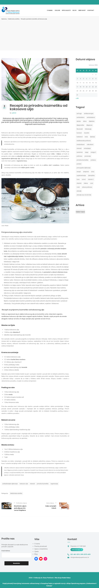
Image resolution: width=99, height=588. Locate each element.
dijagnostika (80, 125)
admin (14, 113)
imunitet (86, 133)
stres (92, 171)
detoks (79, 121)
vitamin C (91, 179)
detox (85, 121)
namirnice (80, 152)
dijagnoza (89, 125)
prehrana (79, 156)
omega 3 (93, 152)
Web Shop (82, 10)
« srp (77, 98)
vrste (78, 187)
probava (93, 160)
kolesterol (79, 137)
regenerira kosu (21, 161)
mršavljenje (87, 148)
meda (11, 394)
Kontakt (90, 10)
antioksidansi (91, 117)
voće (91, 183)
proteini (79, 164)
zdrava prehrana (87, 187)
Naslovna (4, 19)
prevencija (88, 156)
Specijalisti (66, 10)
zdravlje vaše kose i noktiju (26, 156)
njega (86, 152)
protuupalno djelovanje (83, 168)
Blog (74, 10)
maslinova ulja (15, 452)
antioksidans (80, 117)
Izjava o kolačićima (41, 549)
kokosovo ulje (24, 483)
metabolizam (80, 144)
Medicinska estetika (13, 19)
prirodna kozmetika (42, 483)
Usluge (57, 10)
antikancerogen (88, 113)
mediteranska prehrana (84, 140)
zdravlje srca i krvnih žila (84, 195)
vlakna (86, 183)
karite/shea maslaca (18, 359)
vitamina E (16, 332)
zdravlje (79, 191)
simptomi (86, 171)
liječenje (92, 137)
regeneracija (54, 483)
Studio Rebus (66, 578)
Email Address (5, 550)
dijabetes (91, 121)
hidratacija (88, 129)
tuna (78, 179)
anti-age (79, 113)
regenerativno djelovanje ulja (10, 158)
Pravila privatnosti (40, 546)
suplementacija (81, 175)
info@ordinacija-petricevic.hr (79, 557)
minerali (32, 483)
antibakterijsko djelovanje (10, 483)
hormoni (79, 133)
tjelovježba (91, 175)
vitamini (79, 183)
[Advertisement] (49, 34)
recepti (79, 171)
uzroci (84, 179)
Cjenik (36, 551)
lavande (24, 367)
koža (86, 137)
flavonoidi (80, 129)
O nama (37, 544)
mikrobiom (90, 144)
